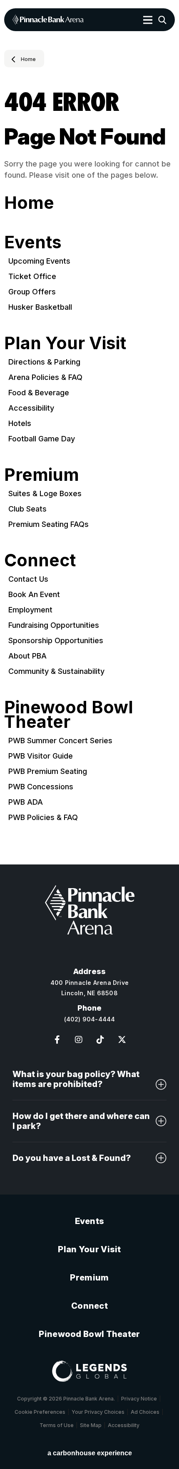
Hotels (19, 423)
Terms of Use (57, 1425)
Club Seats (27, 508)
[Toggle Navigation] (147, 20)
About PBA (27, 655)
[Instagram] (78, 1039)
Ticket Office (32, 276)
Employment (30, 609)
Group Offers (32, 291)
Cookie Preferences (40, 1412)
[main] (89, 457)
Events (33, 242)
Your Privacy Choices (98, 1412)
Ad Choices (145, 1412)
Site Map (91, 1425)
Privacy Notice (139, 1399)
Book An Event (34, 594)
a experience (89, 1453)
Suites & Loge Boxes (45, 493)
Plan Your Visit (65, 343)
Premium (41, 474)
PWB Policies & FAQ (43, 817)
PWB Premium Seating (47, 771)
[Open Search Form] (162, 20)
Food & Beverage (38, 392)
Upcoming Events (39, 261)
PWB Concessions (40, 786)
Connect (40, 560)
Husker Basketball (40, 307)
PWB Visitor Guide (40, 756)
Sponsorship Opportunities (55, 640)
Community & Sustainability (56, 671)
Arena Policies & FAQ (45, 377)
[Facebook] (57, 1039)
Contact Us (28, 579)
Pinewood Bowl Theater (68, 714)
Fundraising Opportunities (53, 625)
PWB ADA (25, 802)
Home (28, 59)
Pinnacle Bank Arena (48, 20)
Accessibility (31, 408)
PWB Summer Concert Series (60, 740)
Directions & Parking (44, 361)
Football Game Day (41, 438)
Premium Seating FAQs (48, 524)
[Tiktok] (100, 1039)
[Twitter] (122, 1039)
